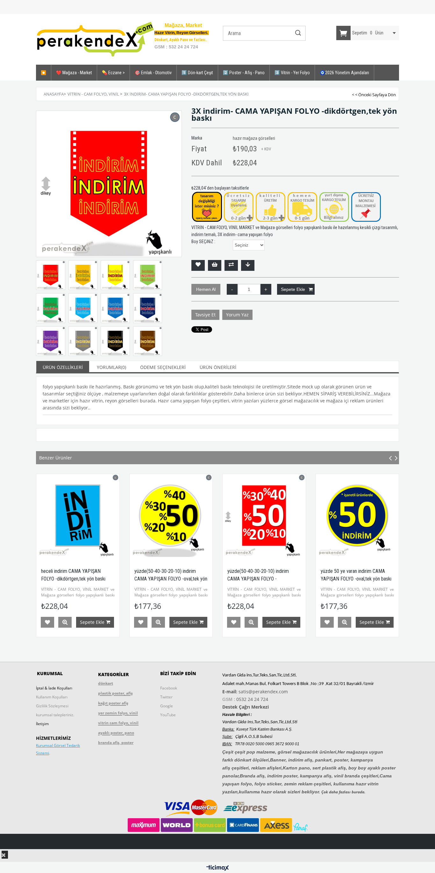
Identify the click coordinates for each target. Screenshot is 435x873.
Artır (265, 289)
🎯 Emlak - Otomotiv (153, 72)
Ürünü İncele (65, 622)
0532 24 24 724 (252, 699)
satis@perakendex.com (263, 692)
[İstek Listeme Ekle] (214, 265)
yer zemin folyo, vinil (118, 713)
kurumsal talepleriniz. (55, 715)
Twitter (166, 697)
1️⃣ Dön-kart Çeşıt (197, 72)
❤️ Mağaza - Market (74, 72)
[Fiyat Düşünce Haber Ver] (247, 265)
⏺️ (43, 72)
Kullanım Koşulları (52, 697)
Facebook (168, 688)
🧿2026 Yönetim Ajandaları (344, 72)
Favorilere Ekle (47, 622)
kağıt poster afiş (113, 703)
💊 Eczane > (113, 72)
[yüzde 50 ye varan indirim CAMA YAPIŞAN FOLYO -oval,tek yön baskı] (264, 515)
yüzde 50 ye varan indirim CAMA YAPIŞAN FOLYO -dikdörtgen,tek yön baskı (357, 578)
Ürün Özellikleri (63, 367)
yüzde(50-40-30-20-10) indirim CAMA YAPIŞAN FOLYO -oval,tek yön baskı (77, 578)
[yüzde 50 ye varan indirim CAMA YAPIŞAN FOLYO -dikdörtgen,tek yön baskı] (357, 515)
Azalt (232, 289)
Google (166, 706)
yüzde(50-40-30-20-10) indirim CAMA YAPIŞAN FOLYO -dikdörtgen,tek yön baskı (165, 578)
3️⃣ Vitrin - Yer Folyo (292, 72)
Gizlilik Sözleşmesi (52, 706)
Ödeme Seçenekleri (163, 367)
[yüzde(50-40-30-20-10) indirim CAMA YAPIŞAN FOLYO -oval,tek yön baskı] (78, 515)
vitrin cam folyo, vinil (118, 722)
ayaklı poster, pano (116, 732)
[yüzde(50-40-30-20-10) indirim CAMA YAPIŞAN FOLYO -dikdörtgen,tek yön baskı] (171, 515)
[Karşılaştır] (231, 265)
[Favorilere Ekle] (198, 265)
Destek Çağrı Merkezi (245, 707)
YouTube (168, 715)
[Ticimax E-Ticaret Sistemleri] (217, 868)
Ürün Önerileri (218, 367)
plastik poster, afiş (115, 693)
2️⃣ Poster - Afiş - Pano (244, 72)
